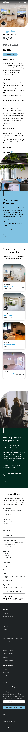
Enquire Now (10, 54)
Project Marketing (8, 616)
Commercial (6, 620)
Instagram (6, 672)
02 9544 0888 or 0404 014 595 (13, 591)
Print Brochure (7, 152)
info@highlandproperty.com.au (12, 638)
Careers (5, 629)
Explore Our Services (14, 473)
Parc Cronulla (7, 508)
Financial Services (8, 623)
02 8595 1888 (8, 535)
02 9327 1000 (8, 526)
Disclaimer (5, 721)
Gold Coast (6, 573)
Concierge (6, 626)
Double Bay (6, 519)
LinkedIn (5, 676)
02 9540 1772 (8, 569)
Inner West (6, 530)
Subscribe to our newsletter (14, 707)
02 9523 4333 (8, 515)
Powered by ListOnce (8, 727)
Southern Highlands (9, 540)
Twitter (5, 679)
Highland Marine (8, 585)
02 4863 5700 (8, 546)
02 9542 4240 (8, 558)
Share (9, 49)
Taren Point (6, 562)
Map (4, 49)
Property (5, 613)
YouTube (5, 682)
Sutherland (6, 551)
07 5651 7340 (8, 580)
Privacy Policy (12, 721)
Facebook (6, 669)
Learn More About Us (10, 230)
